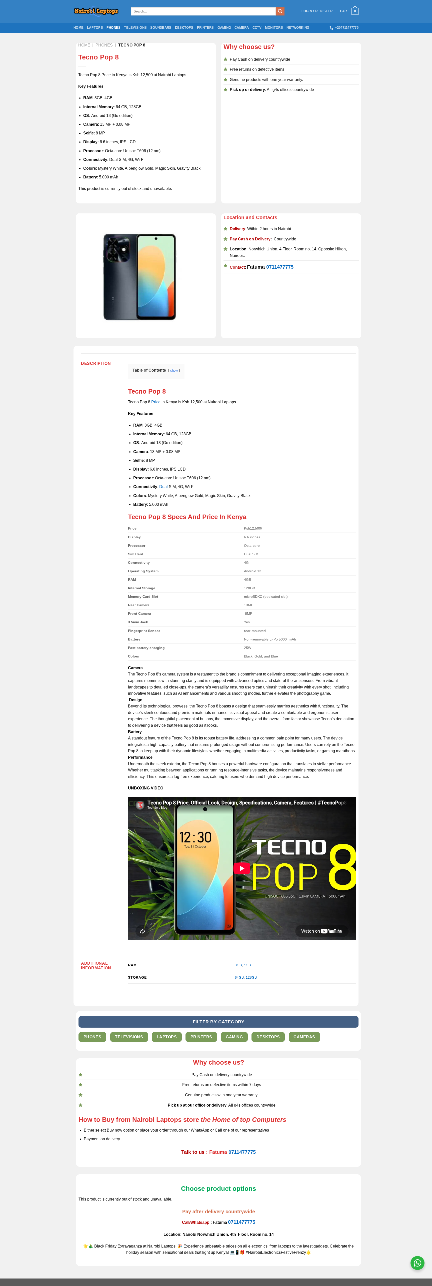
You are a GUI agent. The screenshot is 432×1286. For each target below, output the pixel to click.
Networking (298, 27)
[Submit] (280, 11)
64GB (239, 977)
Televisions (135, 27)
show (174, 370)
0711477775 (280, 267)
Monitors (274, 27)
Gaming (224, 27)
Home (79, 27)
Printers (205, 27)
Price (155, 402)
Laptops (95, 27)
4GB (247, 965)
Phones (113, 27)
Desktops (184, 27)
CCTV (257, 27)
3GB (238, 965)
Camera (241, 27)
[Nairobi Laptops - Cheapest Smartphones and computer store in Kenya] (99, 11)
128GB (251, 977)
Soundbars (160, 27)
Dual (163, 487)
